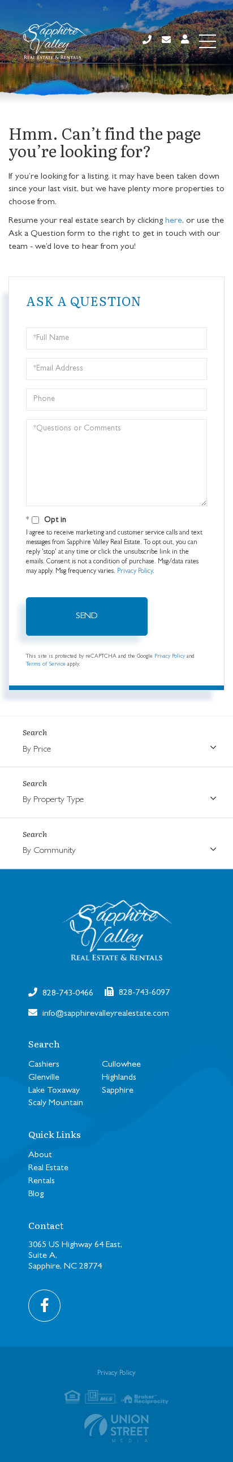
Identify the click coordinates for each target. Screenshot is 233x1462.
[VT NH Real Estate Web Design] (116, 1428)
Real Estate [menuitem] (48, 1168)
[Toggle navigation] (207, 41)
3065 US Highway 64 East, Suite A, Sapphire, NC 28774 (75, 1256)
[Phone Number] (147, 41)
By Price (37, 749)
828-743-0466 (66, 993)
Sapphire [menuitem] (117, 1091)
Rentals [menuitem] (41, 1181)
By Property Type (53, 800)
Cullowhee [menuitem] (121, 1064)
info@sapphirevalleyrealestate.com (104, 1014)
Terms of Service (46, 664)
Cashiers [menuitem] (43, 1064)
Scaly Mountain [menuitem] (55, 1103)
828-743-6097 (143, 993)
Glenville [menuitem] (43, 1078)
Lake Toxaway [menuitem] (54, 1091)
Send (87, 616)
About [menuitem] (40, 1155)
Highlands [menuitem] (119, 1078)
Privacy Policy (135, 571)
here (173, 221)
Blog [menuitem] (36, 1194)
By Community (49, 851)
